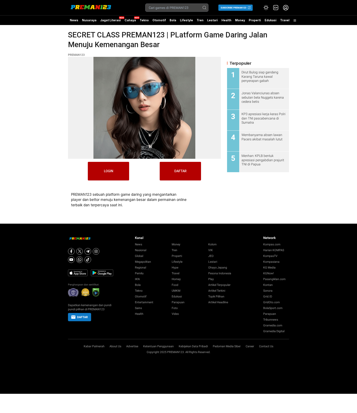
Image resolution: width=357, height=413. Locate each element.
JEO (211, 256)
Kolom (212, 244)
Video (175, 313)
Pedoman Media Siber (227, 346)
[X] (79, 251)
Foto (175, 308)
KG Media (269, 267)
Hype (175, 267)
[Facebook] (71, 251)
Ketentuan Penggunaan (158, 346)
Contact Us (266, 346)
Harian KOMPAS (273, 250)
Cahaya (130, 20)
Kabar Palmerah (94, 346)
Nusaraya (89, 20)
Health (226, 20)
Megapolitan (143, 261)
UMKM (176, 290)
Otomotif (159, 20)
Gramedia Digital (273, 331)
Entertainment (144, 302)
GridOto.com (271, 302)
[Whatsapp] (79, 259)
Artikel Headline (218, 302)
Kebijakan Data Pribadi (193, 346)
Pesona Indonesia (219, 273)
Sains (138, 308)
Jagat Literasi (110, 20)
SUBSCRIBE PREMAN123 (233, 7)
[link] (276, 7)
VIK (210, 250)
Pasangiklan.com (274, 279)
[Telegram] (87, 251)
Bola (173, 20)
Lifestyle (186, 20)
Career (250, 346)
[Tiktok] (87, 259)
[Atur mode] (266, 7)
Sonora (268, 290)
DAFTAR (180, 171)
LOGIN (108, 171)
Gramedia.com (272, 325)
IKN (137, 279)
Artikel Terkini (216, 290)
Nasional (140, 250)
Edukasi (270, 20)
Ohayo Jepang (217, 267)
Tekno (144, 20)
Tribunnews (270, 319)
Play (211, 279)
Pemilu (139, 273)
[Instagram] (96, 251)
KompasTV (270, 256)
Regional (140, 267)
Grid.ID (267, 296)
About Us (115, 346)
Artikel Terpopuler (219, 284)
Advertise (132, 346)
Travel (284, 20)
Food (175, 284)
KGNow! (268, 273)
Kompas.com (271, 244)
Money (240, 20)
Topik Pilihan (216, 296)
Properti (255, 20)
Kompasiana (271, 261)
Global (139, 256)
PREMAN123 (76, 54)
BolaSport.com (272, 308)
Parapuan (178, 302)
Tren (200, 20)
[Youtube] (71, 259)
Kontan (268, 284)
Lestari (212, 21)
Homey (176, 279)
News (74, 20)
